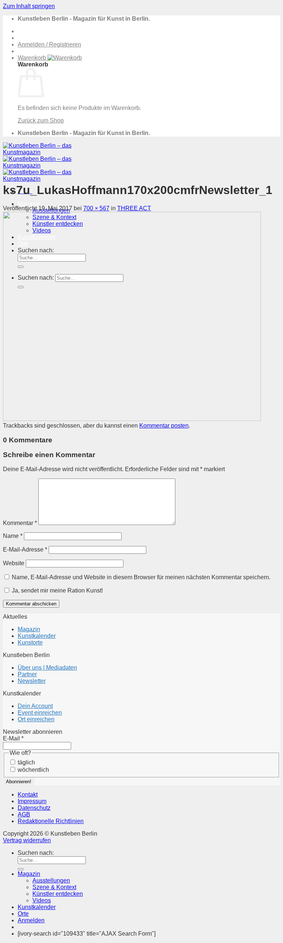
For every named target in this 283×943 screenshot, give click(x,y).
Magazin (29, 204)
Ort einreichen (36, 719)
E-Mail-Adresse (25, 549)
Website (13, 563)
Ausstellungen (51, 880)
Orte (23, 914)
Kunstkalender (37, 636)
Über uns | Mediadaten (47, 667)
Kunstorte (30, 642)
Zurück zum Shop (41, 120)
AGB (24, 814)
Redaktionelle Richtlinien (51, 821)
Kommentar (20, 523)
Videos (41, 900)
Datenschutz (34, 808)
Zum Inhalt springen (29, 6)
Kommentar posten (164, 425)
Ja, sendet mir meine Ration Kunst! (56, 590)
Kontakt (28, 794)
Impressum (32, 801)
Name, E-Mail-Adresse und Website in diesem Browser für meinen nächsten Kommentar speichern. (141, 577)
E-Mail (13, 738)
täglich (25, 762)
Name (12, 536)
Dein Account (35, 706)
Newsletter (32, 681)
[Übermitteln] (21, 869)
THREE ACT (134, 208)
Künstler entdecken (57, 894)
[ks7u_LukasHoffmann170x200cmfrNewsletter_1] (132, 419)
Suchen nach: (36, 853)
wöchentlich (32, 770)
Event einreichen (40, 712)
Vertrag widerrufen (27, 840)
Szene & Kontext (54, 887)
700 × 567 (96, 208)
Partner (27, 674)
